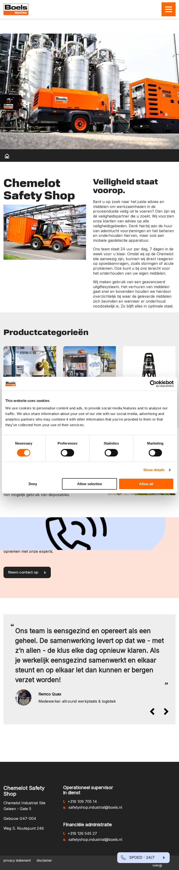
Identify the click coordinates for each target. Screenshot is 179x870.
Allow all (146, 484)
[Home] (6, 155)
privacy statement (17, 860)
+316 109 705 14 (82, 801)
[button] (154, 711)
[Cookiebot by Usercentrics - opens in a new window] (153, 383)
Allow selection (89, 484)
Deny (33, 484)
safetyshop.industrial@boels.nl (95, 807)
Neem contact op (23, 572)
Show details (154, 470)
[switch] (67, 452)
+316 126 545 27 (82, 833)
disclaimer (44, 860)
